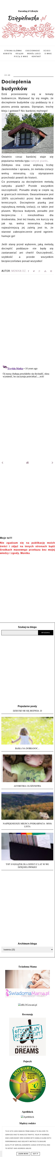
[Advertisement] (27, 502)
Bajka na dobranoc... (27, 748)
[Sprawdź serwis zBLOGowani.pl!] (27, 1005)
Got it (35, 1154)
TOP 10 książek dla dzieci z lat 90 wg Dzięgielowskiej (27, 866)
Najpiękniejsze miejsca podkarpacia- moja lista (27, 825)
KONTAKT (36, 56)
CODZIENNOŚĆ (33, 51)
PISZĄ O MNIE (21, 56)
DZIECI (47, 51)
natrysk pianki (39, 161)
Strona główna (13, 51)
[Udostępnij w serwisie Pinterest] (51, 272)
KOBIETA (7, 53)
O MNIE (48, 53)
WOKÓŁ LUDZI (34, 53)
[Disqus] (27, 318)
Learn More (23, 1154)
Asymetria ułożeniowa (27, 785)
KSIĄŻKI (20, 53)
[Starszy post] (52, 462)
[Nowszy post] (2, 462)
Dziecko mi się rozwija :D (27, 710)
